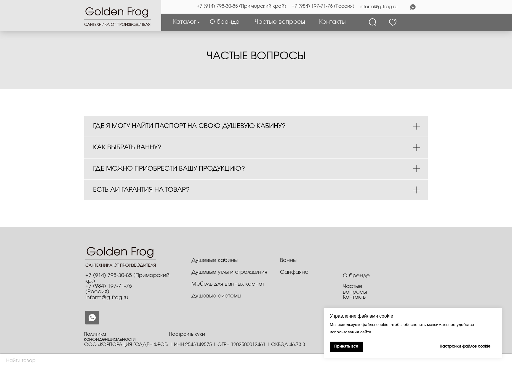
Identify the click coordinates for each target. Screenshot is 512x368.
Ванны (288, 260)
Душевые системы (216, 296)
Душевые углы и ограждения (229, 272)
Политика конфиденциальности (110, 337)
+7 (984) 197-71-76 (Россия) (323, 6)
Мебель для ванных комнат (227, 284)
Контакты (332, 22)
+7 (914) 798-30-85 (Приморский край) (241, 6)
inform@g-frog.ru (379, 6)
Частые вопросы (280, 22)
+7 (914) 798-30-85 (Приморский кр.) (127, 278)
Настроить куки (187, 334)
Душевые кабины (214, 260)
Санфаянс (294, 272)
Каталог (184, 22)
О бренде (224, 22)
